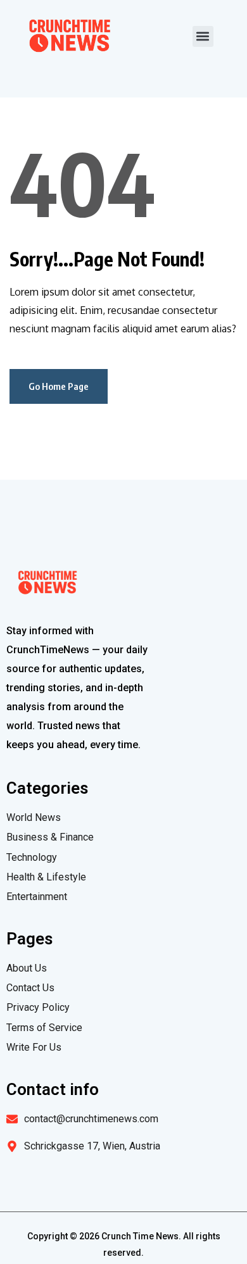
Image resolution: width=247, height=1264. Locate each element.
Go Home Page (58, 386)
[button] (203, 36)
